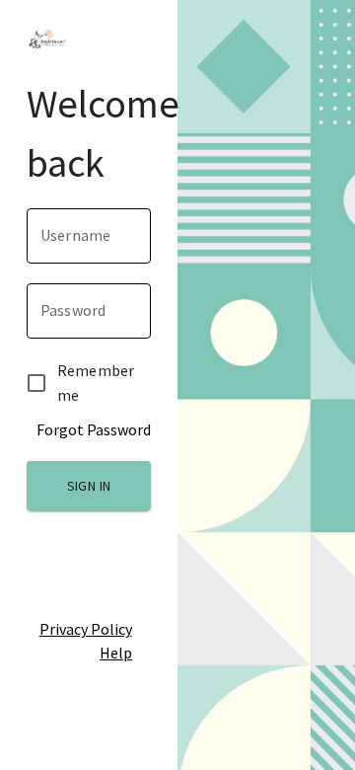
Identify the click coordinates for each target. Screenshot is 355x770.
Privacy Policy (85, 629)
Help (116, 652)
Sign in (89, 486)
